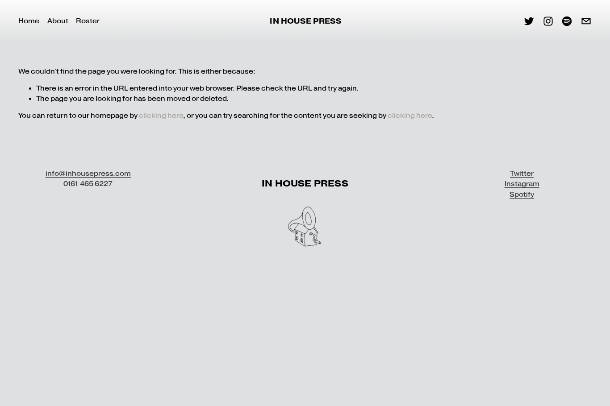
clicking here (161, 116)
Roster (88, 21)
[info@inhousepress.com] (586, 21)
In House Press (305, 21)
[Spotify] (566, 21)
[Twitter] (529, 21)
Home (28, 21)
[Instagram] (548, 21)
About (57, 21)
